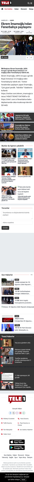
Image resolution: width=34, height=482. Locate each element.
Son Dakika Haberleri (26, 430)
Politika (17, 325)
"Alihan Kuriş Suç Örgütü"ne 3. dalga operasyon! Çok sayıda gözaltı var (8, 198)
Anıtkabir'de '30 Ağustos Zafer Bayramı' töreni (23, 283)
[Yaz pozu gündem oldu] (25, 171)
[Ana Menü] (31, 3)
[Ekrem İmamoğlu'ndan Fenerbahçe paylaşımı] (17, 45)
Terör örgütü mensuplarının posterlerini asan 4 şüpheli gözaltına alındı (23, 302)
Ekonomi (24, 9)
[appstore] (17, 442)
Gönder (5, 228)
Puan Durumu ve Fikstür (24, 424)
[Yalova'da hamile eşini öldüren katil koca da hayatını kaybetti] (25, 190)
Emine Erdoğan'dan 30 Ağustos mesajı (23, 320)
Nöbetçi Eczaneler (9, 418)
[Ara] (29, 3)
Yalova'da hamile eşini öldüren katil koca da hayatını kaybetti (24, 198)
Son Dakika (8, 9)
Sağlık (11, 457)
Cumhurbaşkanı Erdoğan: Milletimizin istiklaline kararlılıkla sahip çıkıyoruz (23, 292)
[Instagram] (17, 412)
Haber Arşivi (7, 434)
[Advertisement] (17, 253)
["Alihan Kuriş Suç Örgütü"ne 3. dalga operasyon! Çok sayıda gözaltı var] (9, 190)
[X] (13, 412)
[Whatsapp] (23, 412)
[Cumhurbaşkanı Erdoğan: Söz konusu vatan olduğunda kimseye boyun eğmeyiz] (25, 153)
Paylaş (6, 57)
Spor (16, 457)
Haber (16, 9)
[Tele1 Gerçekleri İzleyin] (6, 3)
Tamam (23, 479)
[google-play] (17, 448)
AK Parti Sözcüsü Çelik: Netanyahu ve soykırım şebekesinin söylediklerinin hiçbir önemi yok (23, 329)
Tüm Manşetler (7, 430)
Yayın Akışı (22, 457)
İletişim (29, 457)
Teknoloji (5, 457)
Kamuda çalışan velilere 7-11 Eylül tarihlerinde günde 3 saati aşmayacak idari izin (9, 161)
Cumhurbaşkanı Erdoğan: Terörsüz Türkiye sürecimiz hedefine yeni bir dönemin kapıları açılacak (9, 179)
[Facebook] (10, 412)
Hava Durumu (24, 418)
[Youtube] (20, 412)
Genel (16, 279)
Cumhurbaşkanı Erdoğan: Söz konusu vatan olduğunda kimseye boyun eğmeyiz (25, 161)
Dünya (31, 9)
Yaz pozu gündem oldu (24, 176)
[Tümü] (31, 275)
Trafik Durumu (7, 423)
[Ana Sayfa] (2, 9)
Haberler (4, 20)
